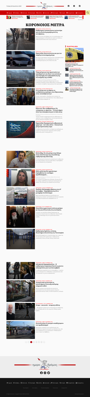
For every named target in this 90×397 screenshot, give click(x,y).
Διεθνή (40, 13)
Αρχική (10, 13)
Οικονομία (32, 13)
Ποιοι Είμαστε (25, 387)
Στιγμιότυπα (71, 13)
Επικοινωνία (55, 387)
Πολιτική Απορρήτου (45, 387)
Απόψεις (17, 13)
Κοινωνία (46, 13)
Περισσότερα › (81, 19)
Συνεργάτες (80, 13)
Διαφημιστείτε (64, 387)
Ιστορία (63, 13)
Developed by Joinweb (79, 394)
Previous (6, 17)
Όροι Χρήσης (34, 387)
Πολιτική (24, 13)
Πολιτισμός (55, 13)
